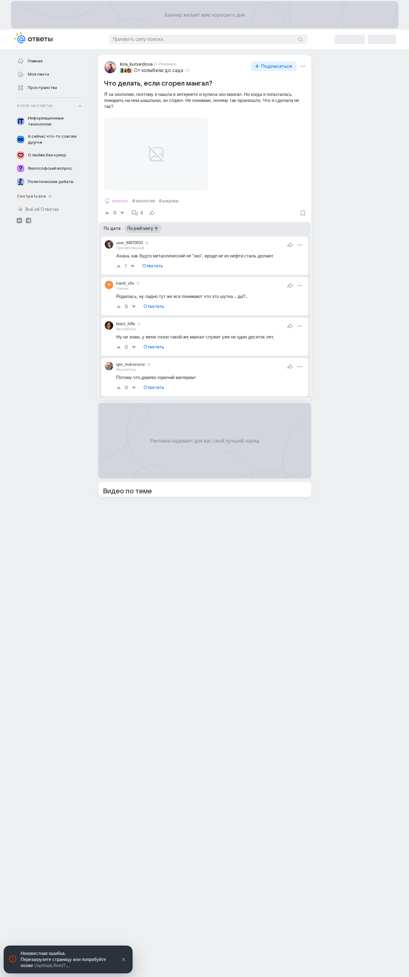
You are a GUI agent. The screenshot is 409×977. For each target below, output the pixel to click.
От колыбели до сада (158, 70)
